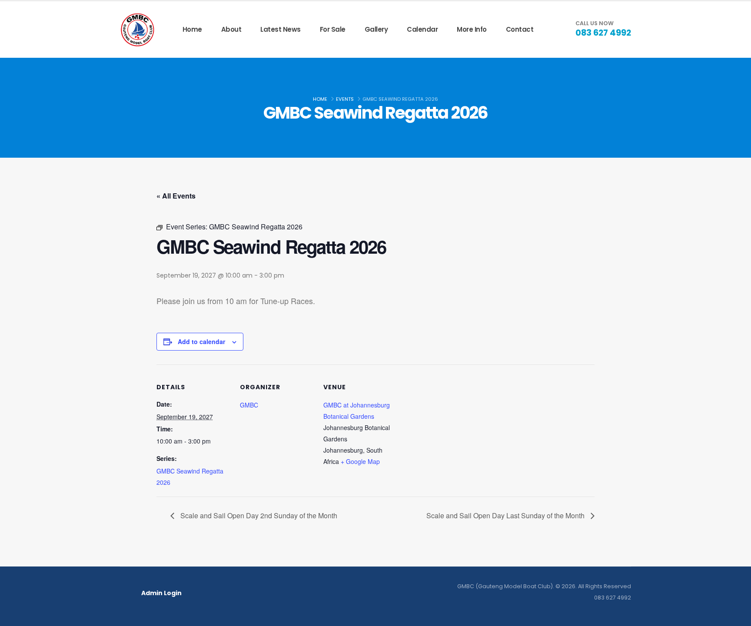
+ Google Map (360, 461)
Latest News (280, 29)
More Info (472, 29)
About (231, 29)
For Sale (333, 29)
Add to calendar (201, 341)
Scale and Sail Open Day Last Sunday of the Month (506, 515)
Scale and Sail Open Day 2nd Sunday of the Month (258, 515)
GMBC (249, 405)
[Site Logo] (137, 29)
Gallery (376, 29)
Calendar (422, 29)
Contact (520, 29)
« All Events (176, 196)
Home (192, 29)
